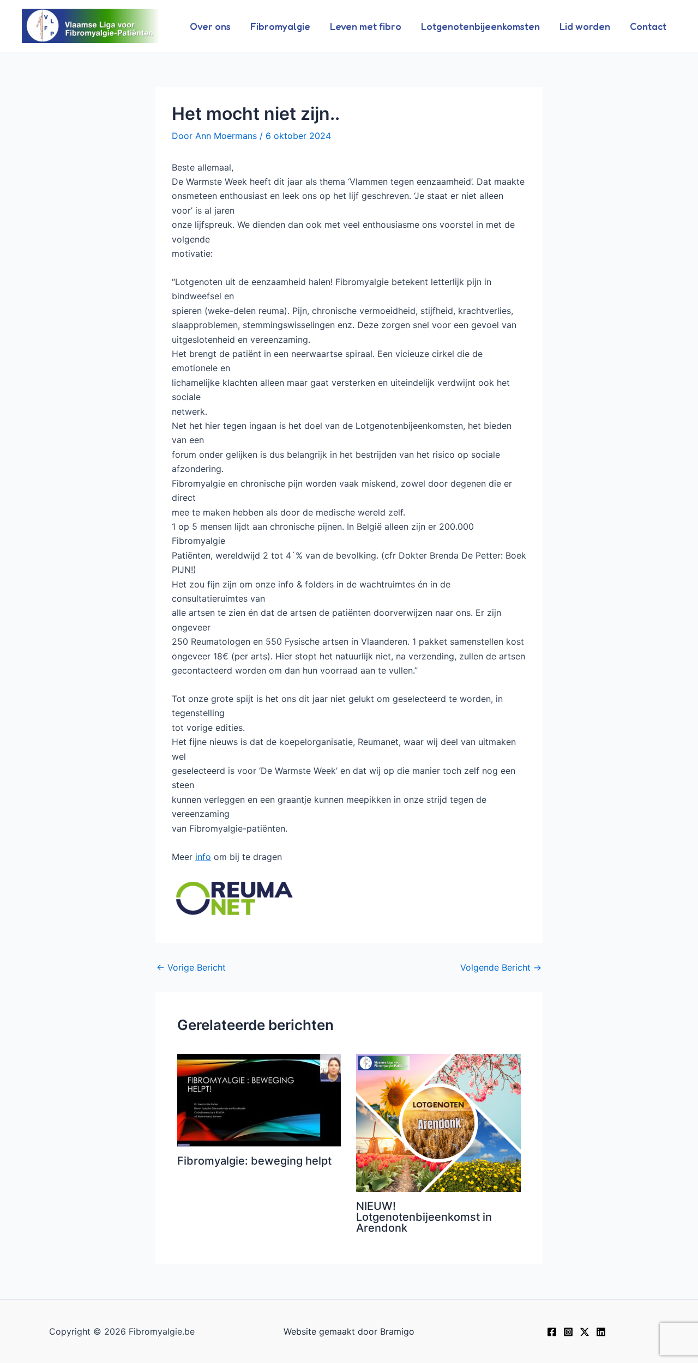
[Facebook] (552, 1332)
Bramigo (397, 1331)
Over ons (210, 26)
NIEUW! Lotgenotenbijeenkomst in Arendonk (424, 1217)
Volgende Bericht (500, 967)
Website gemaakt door (330, 1331)
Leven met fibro (365, 26)
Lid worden (584, 26)
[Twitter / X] (584, 1332)
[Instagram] (568, 1332)
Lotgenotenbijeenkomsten (480, 26)
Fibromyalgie (280, 26)
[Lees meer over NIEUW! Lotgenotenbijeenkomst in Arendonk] (438, 1123)
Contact (648, 26)
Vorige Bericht (191, 967)
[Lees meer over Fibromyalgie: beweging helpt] (259, 1100)
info (203, 856)
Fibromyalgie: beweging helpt (254, 1160)
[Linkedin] (601, 1332)
